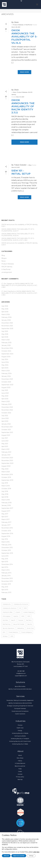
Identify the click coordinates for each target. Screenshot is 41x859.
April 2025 (4, 337)
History (20, 760)
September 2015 (7, 553)
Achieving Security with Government (20, 741)
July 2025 (4, 331)
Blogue (4, 258)
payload (20, 620)
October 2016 (6, 531)
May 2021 (4, 444)
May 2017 (4, 514)
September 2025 (7, 328)
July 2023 (4, 390)
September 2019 (7, 480)
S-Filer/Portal (28, 24)
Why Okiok (20, 758)
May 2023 (4, 396)
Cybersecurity (7, 604)
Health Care (20, 728)
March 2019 (5, 486)
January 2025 (6, 345)
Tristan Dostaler (20, 165)
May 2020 (4, 469)
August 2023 (5, 387)
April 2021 (4, 446)
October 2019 (6, 477)
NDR (28, 616)
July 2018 (4, 491)
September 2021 (7, 432)
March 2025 (5, 340)
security (29, 624)
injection (15, 616)
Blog (30, 165)
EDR (25, 608)
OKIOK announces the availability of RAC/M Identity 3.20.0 (19, 244)
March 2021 (5, 449)
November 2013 (7, 581)
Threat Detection (13, 632)
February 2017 (6, 522)
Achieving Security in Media (20, 744)
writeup (5, 636)
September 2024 (7, 354)
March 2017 (5, 519)
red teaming (6, 624)
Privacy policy (20, 776)
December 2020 (7, 458)
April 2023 (4, 399)
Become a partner (20, 766)
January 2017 (6, 525)
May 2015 (4, 559)
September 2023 (7, 385)
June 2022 (5, 418)
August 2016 (5, 536)
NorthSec (5, 620)
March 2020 (5, 472)
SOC (4, 632)
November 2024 (7, 348)
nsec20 (13, 620)
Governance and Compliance (20, 711)
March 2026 (5, 314)
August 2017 (5, 511)
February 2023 (6, 404)
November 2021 (7, 427)
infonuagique (6, 616)
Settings (31, 855)
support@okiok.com (21, 675)
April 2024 (4, 368)
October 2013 (6, 584)
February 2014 (6, 573)
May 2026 (4, 309)
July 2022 (4, 415)
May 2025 (4, 334)
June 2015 (4, 556)
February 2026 (6, 317)
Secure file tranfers (20, 686)
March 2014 (5, 570)
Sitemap (20, 779)
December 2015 (7, 547)
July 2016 (4, 539)
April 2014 (4, 567)
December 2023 (7, 379)
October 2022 (6, 413)
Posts (20, 768)
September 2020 (7, 463)
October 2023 (6, 382)
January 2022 (6, 424)
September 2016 (7, 533)
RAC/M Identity (6, 267)
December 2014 (7, 564)
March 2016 (5, 542)
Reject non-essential (18, 855)
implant (18, 612)
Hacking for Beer (8, 612)
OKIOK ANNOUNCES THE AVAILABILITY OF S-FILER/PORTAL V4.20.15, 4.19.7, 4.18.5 (17, 239)
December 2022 (7, 407)
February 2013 (6, 592)
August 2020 (6, 466)
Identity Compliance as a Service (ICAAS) (20, 703)
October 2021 (6, 430)
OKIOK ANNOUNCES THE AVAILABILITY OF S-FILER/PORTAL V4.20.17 (17, 230)
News (14, 92)
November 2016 (7, 528)
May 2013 (4, 587)
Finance (20, 725)
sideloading (20, 628)
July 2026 (4, 306)
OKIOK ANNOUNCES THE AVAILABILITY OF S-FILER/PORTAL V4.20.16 (17, 234)
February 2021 (6, 452)
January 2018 (6, 505)
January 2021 (5, 455)
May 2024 (4, 365)
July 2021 (4, 438)
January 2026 (6, 320)
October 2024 (6, 351)
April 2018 (4, 497)
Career (20, 771)
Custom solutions (20, 713)
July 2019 (4, 483)
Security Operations (8, 628)
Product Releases (18, 24)
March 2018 (5, 500)
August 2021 (5, 435)
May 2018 (4, 494)
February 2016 (6, 545)
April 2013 (4, 590)
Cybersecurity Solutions (9, 608)
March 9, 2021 (20, 97)
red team (29, 620)
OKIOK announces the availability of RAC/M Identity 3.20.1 (19, 225)
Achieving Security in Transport (20, 738)
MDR (22, 616)
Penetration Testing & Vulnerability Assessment (20, 700)
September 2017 (7, 508)
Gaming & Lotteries (20, 736)
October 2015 (6, 550)
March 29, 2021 (15, 27)
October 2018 (6, 488)
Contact (20, 774)
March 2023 (5, 401)
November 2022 (7, 410)
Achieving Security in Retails (20, 733)
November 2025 (7, 326)
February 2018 (6, 503)
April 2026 (4, 312)
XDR (12, 636)
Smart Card (30, 628)
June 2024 (5, 362)
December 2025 (7, 323)
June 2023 (5, 393)
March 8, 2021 (15, 167)
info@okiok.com (21, 673)
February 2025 (6, 342)
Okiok (16, 22)
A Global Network (20, 763)
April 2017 (4, 517)
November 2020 (7, 460)
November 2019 (7, 474)
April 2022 (4, 421)
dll (20, 608)
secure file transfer (18, 624)
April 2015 (4, 561)
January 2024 (6, 376)
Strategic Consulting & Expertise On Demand (20, 705)
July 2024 (4, 359)
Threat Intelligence (26, 632)
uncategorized (6, 272)
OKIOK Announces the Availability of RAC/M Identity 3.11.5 (23, 106)
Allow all (6, 855)
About (20, 755)
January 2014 (6, 576)
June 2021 (4, 441)
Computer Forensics (20, 708)
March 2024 (5, 371)
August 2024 (5, 356)
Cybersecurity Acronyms (21, 604)
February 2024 (6, 373)
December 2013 (7, 578)
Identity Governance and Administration (20, 689)
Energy (20, 730)
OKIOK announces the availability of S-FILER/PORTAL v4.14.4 (24, 36)
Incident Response (28, 612)
